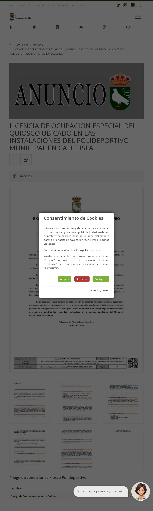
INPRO (105, 290)
